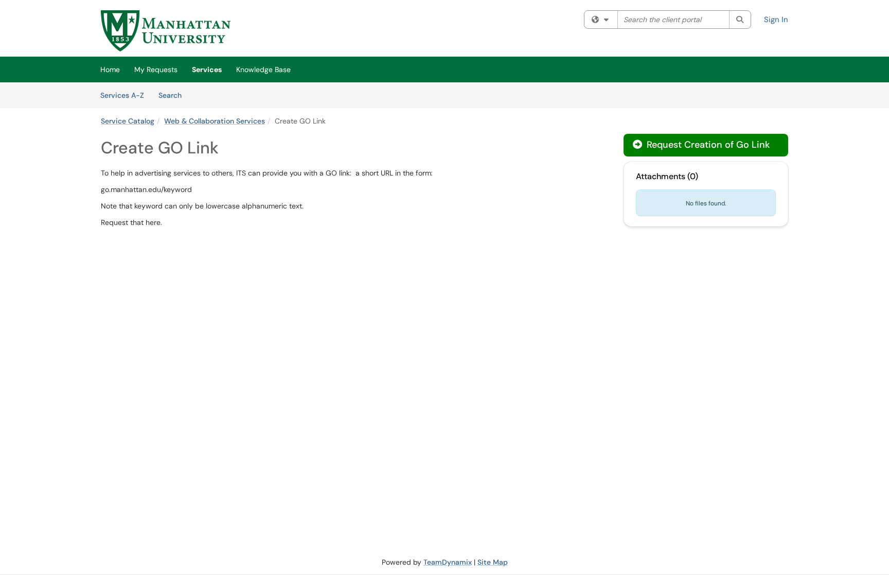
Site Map (492, 562)
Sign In (776, 19)
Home (110, 69)
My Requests (155, 69)
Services (207, 69)
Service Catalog (127, 121)
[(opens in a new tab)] (165, 30)
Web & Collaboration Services (214, 121)
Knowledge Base (263, 69)
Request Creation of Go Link (707, 144)
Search (173, 95)
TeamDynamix (447, 562)
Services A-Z (122, 95)
